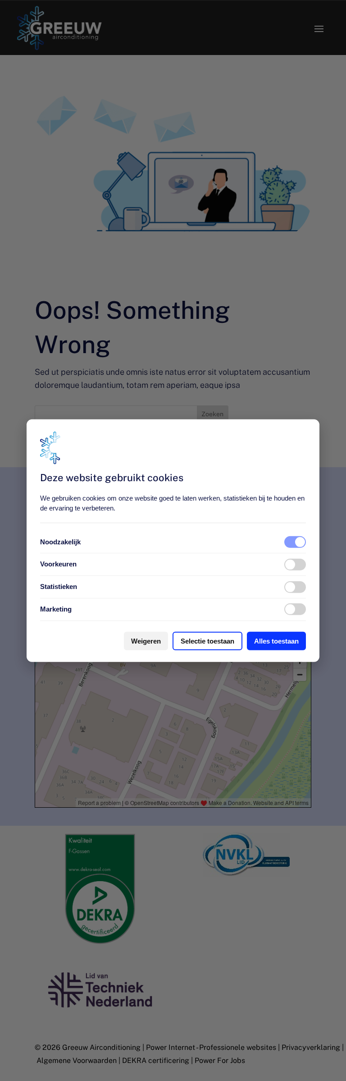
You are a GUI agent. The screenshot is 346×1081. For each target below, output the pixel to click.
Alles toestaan (276, 641)
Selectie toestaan (207, 641)
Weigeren (146, 641)
